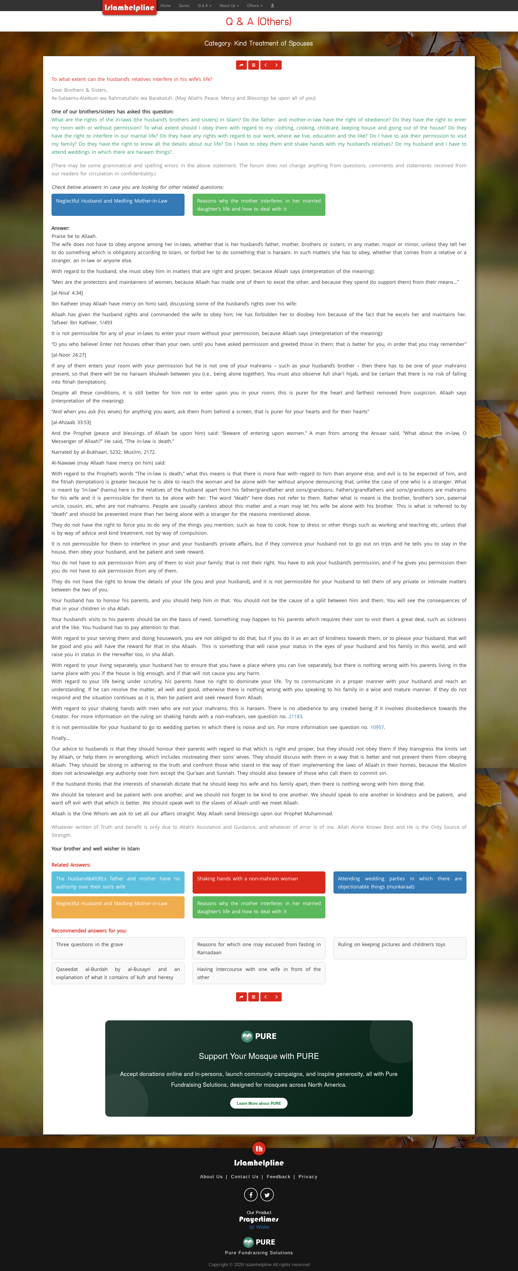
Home (166, 5)
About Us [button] (228, 5)
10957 (377, 727)
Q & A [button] (203, 5)
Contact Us (245, 1176)
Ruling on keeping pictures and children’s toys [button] (391, 944)
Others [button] (253, 5)
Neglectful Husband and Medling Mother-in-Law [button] (111, 200)
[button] (272, 5)
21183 (295, 716)
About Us (211, 1176)
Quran (184, 5)
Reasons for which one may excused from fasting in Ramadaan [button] (259, 948)
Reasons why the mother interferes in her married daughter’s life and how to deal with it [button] (259, 204)
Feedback (279, 1176)
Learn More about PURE (259, 1103)
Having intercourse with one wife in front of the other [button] (259, 973)
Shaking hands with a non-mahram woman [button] (247, 878)
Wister (262, 1227)
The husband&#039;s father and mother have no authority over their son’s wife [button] (118, 882)
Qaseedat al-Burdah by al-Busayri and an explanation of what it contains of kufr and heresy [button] (118, 973)
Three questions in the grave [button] (89, 944)
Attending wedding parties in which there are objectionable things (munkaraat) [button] (400, 882)
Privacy (308, 1176)
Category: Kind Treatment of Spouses (259, 44)
